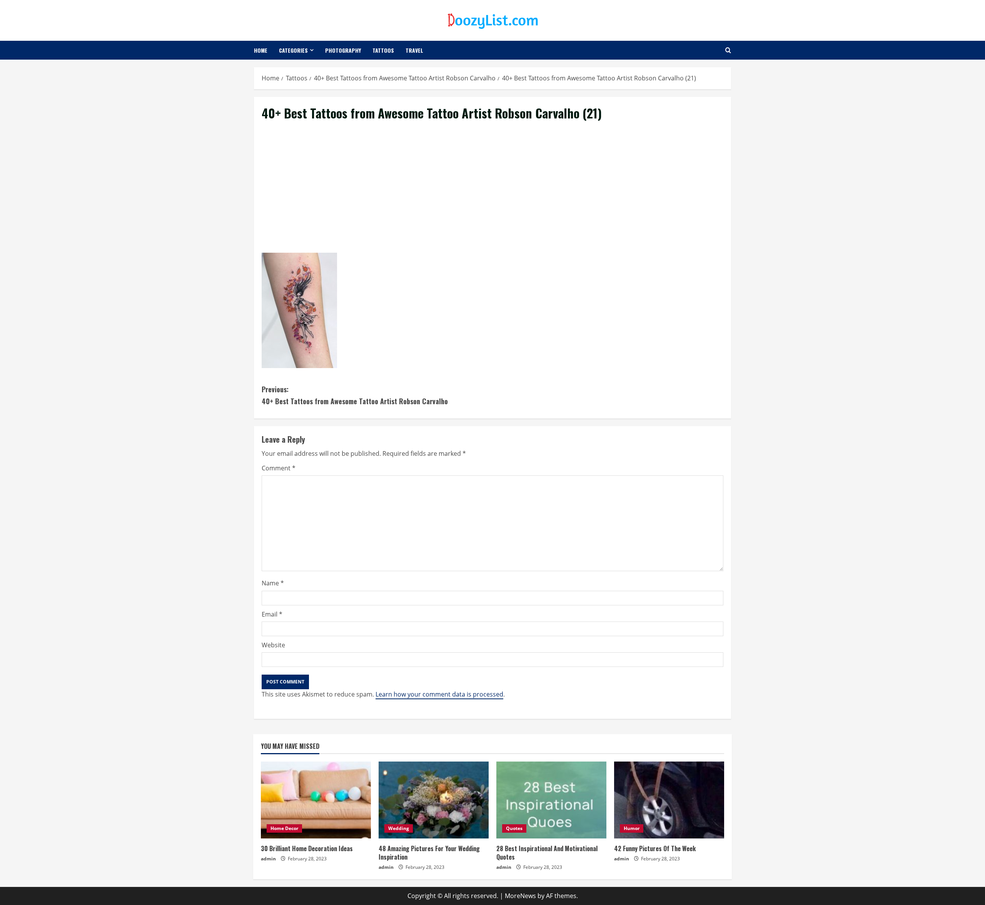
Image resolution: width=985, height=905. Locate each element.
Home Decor (284, 828)
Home (260, 50)
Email (272, 614)
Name (273, 583)
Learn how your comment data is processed (439, 694)
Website (273, 645)
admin (268, 858)
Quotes (514, 828)
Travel (414, 50)
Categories (293, 50)
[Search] (728, 50)
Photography (343, 50)
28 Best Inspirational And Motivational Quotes (547, 853)
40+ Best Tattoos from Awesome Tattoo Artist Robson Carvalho (355, 395)
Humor (631, 828)
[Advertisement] (492, 196)
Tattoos (383, 50)
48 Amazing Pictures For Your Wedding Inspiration (429, 853)
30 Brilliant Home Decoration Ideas (307, 848)
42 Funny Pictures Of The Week (655, 848)
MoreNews (520, 896)
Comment (279, 468)
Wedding (398, 828)
